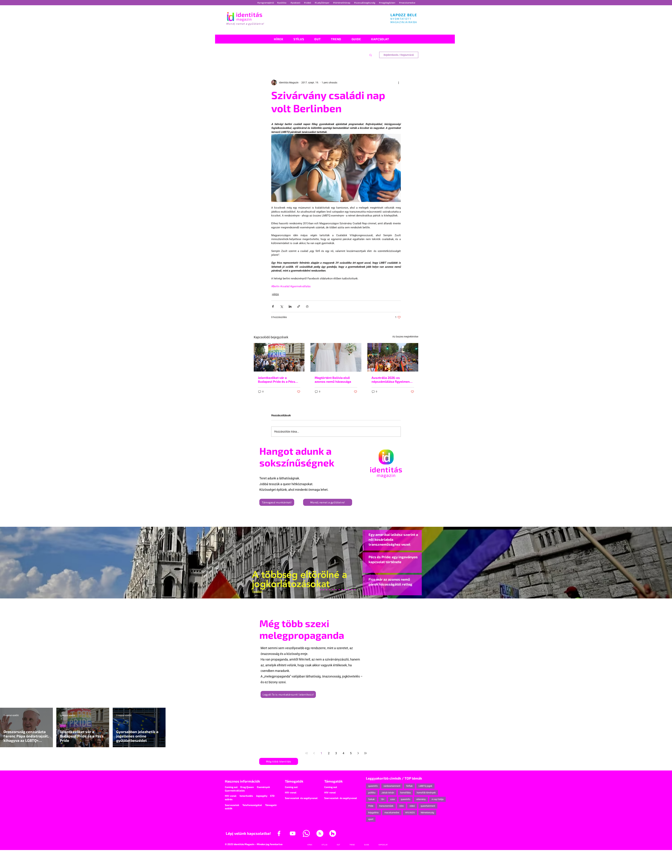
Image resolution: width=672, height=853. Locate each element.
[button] (370, 54)
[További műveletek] (399, 82)
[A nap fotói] (336, 589)
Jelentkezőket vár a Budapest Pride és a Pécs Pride (276, 379)
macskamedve (391, 812)
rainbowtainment (392, 786)
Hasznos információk (242, 781)
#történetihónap (342, 2)
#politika (282, 2)
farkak (371, 799)
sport (370, 819)
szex (392, 799)
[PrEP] (329, 589)
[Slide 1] (317, 589)
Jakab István (387, 792)
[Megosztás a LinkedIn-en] (290, 306)
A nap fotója (437, 799)
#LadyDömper (322, 2)
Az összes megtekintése (405, 336)
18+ (382, 799)
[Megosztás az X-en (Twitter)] (281, 306)
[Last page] (365, 753)
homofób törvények (426, 792)
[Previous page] (314, 753)
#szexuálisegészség (365, 2)
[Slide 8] (332, 589)
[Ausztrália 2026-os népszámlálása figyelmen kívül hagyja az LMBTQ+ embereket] (392, 357)
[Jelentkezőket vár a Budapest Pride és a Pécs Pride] (279, 357)
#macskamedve (407, 2)
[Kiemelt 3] (339, 589)
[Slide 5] (351, 589)
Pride (370, 806)
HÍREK (275, 294)
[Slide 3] (342, 589)
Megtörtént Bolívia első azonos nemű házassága (333, 379)
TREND (345, 725)
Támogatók (294, 781)
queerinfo (373, 786)
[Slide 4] (348, 589)
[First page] (306, 753)
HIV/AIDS (410, 812)
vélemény (421, 799)
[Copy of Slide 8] (354, 589)
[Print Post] (307, 306)
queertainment (428, 806)
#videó (308, 2)
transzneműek (386, 806)
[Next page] (358, 753)
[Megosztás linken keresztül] (298, 306)
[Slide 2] (345, 589)
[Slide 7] (320, 589)
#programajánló (266, 2)
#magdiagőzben (387, 2)
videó (412, 806)
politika (371, 792)
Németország (427, 812)
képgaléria (373, 812)
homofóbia (405, 792)
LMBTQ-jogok (425, 786)
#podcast (295, 2)
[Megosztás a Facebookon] (273, 306)
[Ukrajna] (326, 589)
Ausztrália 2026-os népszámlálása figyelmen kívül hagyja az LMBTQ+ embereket (391, 379)
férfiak (409, 786)
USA (401, 806)
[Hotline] (323, 589)
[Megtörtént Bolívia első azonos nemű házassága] (335, 357)
